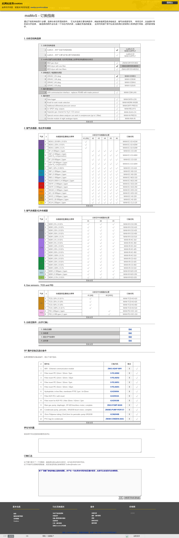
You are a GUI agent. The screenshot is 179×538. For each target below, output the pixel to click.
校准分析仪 (95, 520)
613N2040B (114, 414)
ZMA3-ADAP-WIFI (115, 369)
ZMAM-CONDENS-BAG (115, 419)
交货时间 (55, 520)
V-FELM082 (114, 373)
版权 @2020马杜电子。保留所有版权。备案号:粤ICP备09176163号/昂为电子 (89, 532)
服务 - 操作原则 (96, 515)
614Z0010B (114, 401)
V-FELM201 (114, 387)
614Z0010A (114, 396)
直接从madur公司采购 (59, 525)
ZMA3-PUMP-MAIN (114, 405)
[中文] (27, 535)
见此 (130, 329)
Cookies (16, 521)
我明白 (170, 3)
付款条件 (55, 515)
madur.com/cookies (39, 7)
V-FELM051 (114, 382)
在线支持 (94, 513)
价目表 (133, 513)
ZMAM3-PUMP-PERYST (114, 410)
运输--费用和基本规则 (59, 518)
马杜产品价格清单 (58, 513)
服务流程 (94, 523)
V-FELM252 (114, 378)
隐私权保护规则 (18, 516)
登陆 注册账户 (48, 536)
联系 (15, 513)
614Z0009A (114, 391)
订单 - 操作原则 (57, 523)
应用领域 (16, 518)
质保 (93, 518)
